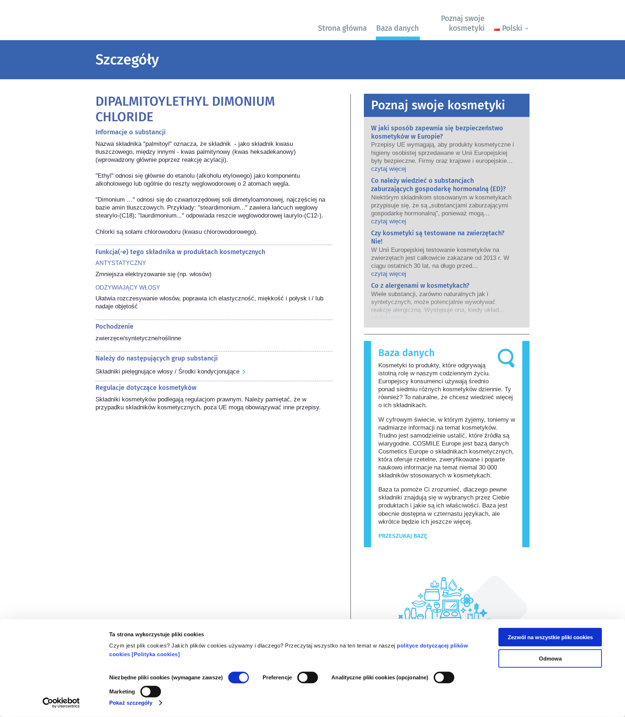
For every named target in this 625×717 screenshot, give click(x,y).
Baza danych (397, 28)
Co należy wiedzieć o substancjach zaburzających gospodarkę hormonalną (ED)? (438, 185)
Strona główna (342, 28)
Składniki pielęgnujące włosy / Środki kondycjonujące (167, 371)
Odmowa (550, 658)
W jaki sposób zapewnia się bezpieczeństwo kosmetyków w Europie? (437, 132)
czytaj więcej (388, 168)
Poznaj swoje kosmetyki (463, 23)
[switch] (307, 677)
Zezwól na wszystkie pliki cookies (550, 637)
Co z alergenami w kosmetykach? (420, 286)
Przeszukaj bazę (402, 536)
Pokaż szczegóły (130, 703)
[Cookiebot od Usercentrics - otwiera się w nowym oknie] (61, 702)
